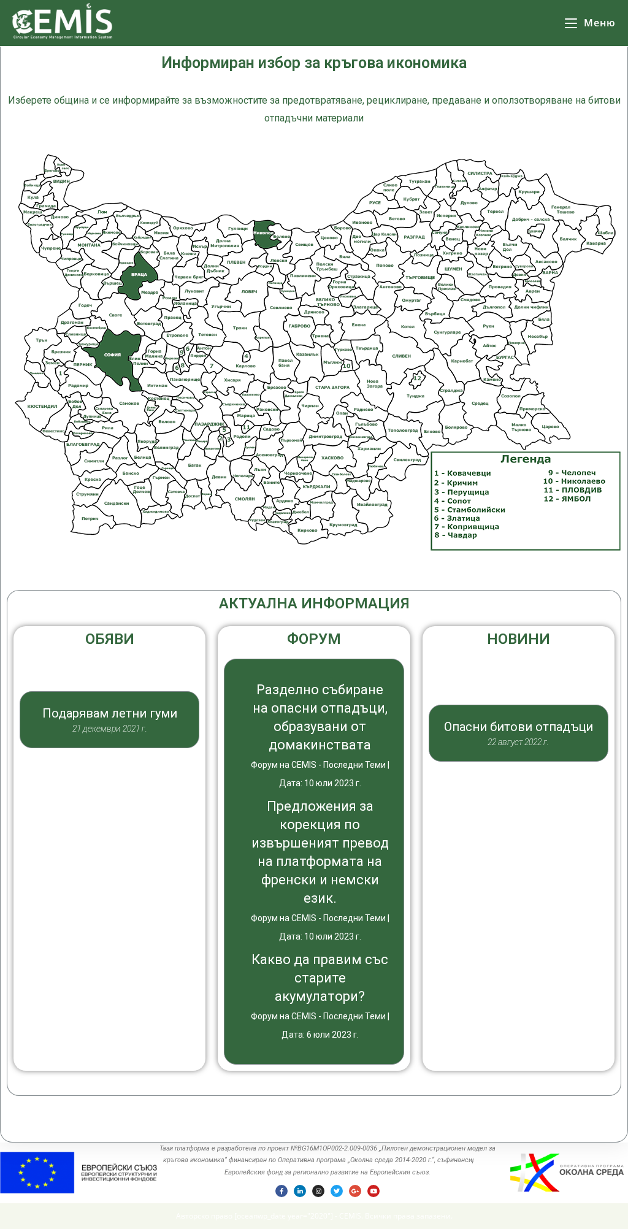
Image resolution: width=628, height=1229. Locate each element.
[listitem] (112, 359)
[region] (109, 717)
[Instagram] (318, 1191)
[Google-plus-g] (355, 1191)
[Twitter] (337, 1191)
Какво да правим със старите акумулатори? (319, 978)
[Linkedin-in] (300, 1191)
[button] (109, 773)
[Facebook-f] (281, 1191)
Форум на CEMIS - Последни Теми (318, 765)
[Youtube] (373, 1191)
